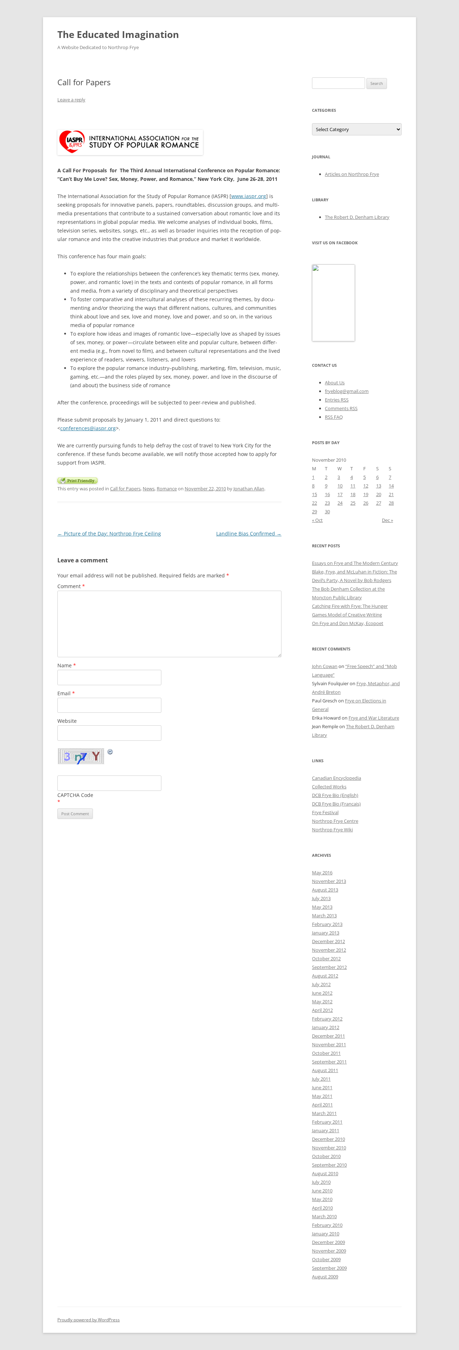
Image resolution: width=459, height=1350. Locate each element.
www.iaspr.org (248, 196)
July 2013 (321, 898)
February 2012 (327, 1018)
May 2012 (322, 1001)
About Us (335, 382)
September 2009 (329, 1268)
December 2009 (328, 1242)
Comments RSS (341, 408)
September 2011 (329, 1061)
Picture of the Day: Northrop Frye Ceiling (109, 533)
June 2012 (322, 993)
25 (352, 503)
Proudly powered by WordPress (88, 1320)
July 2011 (321, 1079)
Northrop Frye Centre (335, 821)
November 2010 (329, 1147)
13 (378, 485)
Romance (167, 488)
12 (365, 485)
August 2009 (325, 1276)
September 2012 (329, 967)
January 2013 (325, 932)
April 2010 (322, 1208)
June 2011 (322, 1087)
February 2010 (327, 1225)
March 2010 (324, 1216)
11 (352, 485)
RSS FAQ (334, 417)
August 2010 (325, 1173)
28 (391, 503)
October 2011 (326, 1053)
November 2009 (329, 1251)
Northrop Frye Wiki (332, 829)
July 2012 (321, 984)
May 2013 (322, 907)
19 (365, 494)
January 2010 (325, 1233)
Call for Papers (125, 488)
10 (339, 485)
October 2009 (326, 1259)
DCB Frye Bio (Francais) (336, 804)
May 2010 (322, 1199)
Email (66, 693)
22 (314, 503)
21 (391, 494)
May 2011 (322, 1096)
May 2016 (322, 872)
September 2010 (329, 1165)
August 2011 (325, 1070)
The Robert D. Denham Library (357, 217)
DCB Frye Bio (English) (335, 795)
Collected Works (329, 786)
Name (66, 665)
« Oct (317, 520)
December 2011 (328, 1036)
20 (378, 494)
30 (327, 511)
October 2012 (326, 958)
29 (314, 511)
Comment (71, 586)
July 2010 (321, 1182)
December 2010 (328, 1139)
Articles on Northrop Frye (352, 174)
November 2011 (329, 1044)
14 (391, 485)
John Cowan (324, 666)
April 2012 (322, 1010)
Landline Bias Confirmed (248, 533)
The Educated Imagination (118, 34)
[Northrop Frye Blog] (333, 339)
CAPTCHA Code (75, 795)
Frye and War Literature (374, 718)
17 (339, 494)
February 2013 (327, 924)
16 (327, 494)
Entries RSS (337, 400)
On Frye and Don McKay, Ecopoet (347, 623)
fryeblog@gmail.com (347, 391)
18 (352, 494)
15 (314, 494)
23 (327, 503)
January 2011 (325, 1130)
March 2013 (324, 915)
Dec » (387, 520)
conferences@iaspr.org (88, 428)
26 (365, 503)
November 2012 (329, 950)
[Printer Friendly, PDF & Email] (77, 479)
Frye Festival (325, 812)
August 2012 (325, 975)
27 (378, 503)
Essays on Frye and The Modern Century (355, 563)
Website (67, 720)
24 (339, 503)
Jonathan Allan (248, 488)
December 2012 (328, 941)
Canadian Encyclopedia (336, 778)
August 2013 (325, 890)
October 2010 (326, 1156)
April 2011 (322, 1104)
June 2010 (322, 1190)
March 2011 (324, 1113)
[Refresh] (110, 752)
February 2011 (327, 1122)
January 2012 (325, 1027)
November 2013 (329, 881)
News (149, 488)
